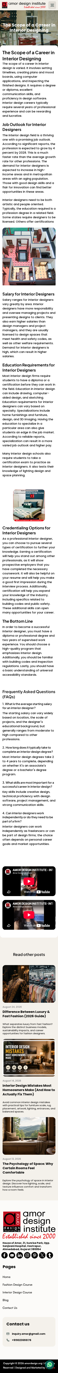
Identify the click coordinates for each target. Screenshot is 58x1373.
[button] (52, 5)
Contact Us (10, 1307)
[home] (23, 5)
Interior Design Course (17, 1292)
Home (6, 1277)
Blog (6, 1300)
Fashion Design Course (17, 1284)
